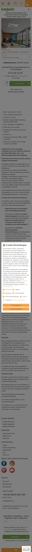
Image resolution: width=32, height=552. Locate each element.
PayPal (25, 296)
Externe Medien (19, 293)
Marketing (8, 293)
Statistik (17, 289)
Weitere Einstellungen (19, 300)
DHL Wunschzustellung (12, 296)
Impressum (24, 280)
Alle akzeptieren (16, 305)
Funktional (9, 300)
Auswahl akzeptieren (16, 309)
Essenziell (8, 289)
